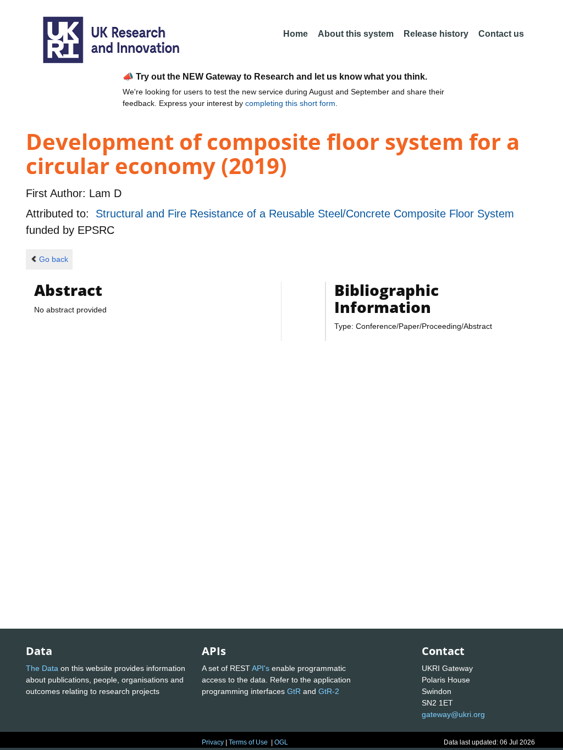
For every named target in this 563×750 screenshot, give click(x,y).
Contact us (501, 33)
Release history (436, 33)
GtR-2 (328, 691)
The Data (42, 668)
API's (260, 668)
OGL (281, 742)
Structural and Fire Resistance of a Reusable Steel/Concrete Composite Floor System (305, 214)
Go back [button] (53, 259)
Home (295, 33)
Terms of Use (248, 742)
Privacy (213, 742)
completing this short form (290, 103)
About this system (356, 33)
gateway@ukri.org (453, 714)
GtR (294, 691)
